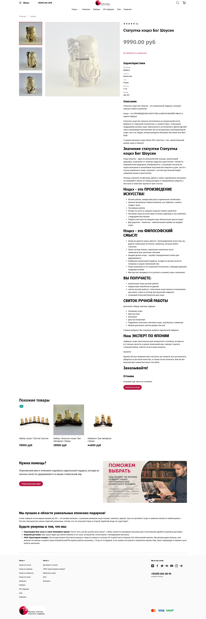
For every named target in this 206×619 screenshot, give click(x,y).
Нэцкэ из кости (25, 565)
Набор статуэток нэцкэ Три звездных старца (67, 439)
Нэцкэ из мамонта (26, 573)
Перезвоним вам (31, 483)
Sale (119, 9)
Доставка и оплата (50, 565)
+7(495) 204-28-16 (161, 573)
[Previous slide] (50, 59)
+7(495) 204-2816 (45, 3)
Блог (45, 577)
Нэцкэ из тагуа (25, 577)
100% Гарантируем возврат (54, 569)
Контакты (46, 581)
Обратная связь (49, 573)
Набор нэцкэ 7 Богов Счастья (33, 438)
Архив (33, 16)
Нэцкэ (74, 9)
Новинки (127, 9)
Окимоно (86, 9)
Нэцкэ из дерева (25, 569)
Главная (22, 16)
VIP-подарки (108, 9)
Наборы (96, 9)
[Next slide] (30, 93)
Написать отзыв (132, 387)
